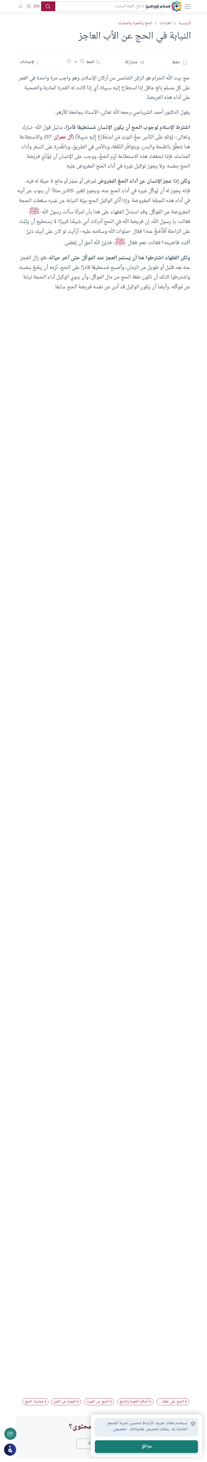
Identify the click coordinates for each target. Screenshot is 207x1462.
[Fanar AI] (10, 1449)
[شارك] (10, 1433)
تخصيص (119, 1429)
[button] (82, 62)
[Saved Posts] (20, 6)
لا (89, 1443)
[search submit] (48, 6)
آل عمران (63, 137)
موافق (146, 1446)
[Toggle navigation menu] (187, 6)
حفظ (176, 62)
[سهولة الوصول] (28, 6)
